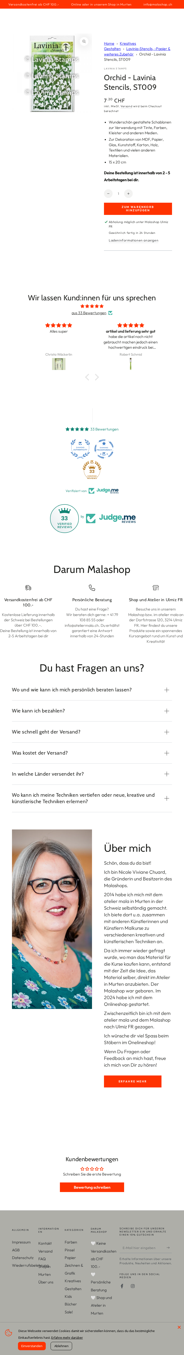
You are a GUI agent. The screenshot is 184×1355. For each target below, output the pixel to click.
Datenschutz (23, 1257)
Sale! (69, 1312)
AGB (16, 1250)
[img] (92, 306)
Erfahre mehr (133, 1081)
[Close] (179, 1327)
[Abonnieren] (169, 1247)
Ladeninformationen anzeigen (133, 240)
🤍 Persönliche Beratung (101, 1282)
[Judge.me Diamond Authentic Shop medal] (80, 449)
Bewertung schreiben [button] (92, 1187)
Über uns (45, 1282)
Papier (70, 1257)
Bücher (71, 1304)
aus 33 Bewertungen (89, 312)
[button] (88, 377)
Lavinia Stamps (115, 68)
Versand (126, 106)
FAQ (42, 1258)
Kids (68, 1296)
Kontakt (45, 1243)
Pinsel (70, 1250)
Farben (71, 1242)
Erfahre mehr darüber (67, 1337)
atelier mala (116, 901)
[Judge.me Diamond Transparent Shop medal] (104, 449)
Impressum (21, 1242)
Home (109, 43)
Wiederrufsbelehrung (30, 1265)
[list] (92, 614)
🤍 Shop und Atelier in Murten (101, 1305)
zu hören (147, 1065)
